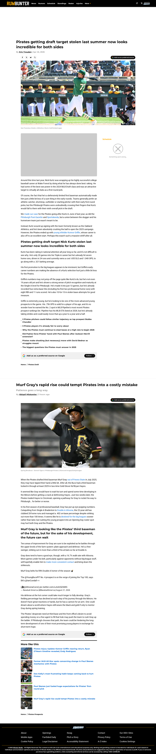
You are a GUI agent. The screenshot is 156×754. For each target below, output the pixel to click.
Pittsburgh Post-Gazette (32, 217)
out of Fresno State (76, 479)
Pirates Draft (33, 365)
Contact (101, 733)
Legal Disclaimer (50, 741)
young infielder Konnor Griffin (67, 232)
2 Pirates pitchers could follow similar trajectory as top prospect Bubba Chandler (57, 320)
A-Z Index (102, 741)
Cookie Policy (27, 741)
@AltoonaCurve (31, 587)
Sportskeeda (53, 217)
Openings (46, 733)
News (33, 3)
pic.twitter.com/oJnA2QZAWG (53, 587)
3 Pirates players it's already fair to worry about (45, 326)
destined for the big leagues (73, 516)
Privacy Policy (104, 737)
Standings (62, 3)
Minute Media (18, 747)
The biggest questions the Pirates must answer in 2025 (49, 347)
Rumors (41, 3)
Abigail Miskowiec (28, 394)
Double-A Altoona (65, 510)
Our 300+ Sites (126, 733)
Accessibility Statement (78, 741)
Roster (71, 3)
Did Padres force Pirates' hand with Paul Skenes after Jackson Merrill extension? (56, 335)
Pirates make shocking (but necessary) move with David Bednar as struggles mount (55, 341)
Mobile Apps (26, 737)
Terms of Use (126, 737)
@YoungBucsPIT (32, 577)
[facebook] (137, 3)
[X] (142, 3)
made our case (31, 214)
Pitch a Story (72, 737)
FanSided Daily (49, 737)
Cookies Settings (127, 741)
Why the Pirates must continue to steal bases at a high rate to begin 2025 (58, 330)
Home (23, 365)
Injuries (79, 3)
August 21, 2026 (63, 590)
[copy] (34, 57)
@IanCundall (31, 580)
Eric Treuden (25, 52)
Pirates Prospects (35, 714)
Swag (69, 733)
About (23, 733)
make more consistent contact (60, 562)
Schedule (51, 3)
